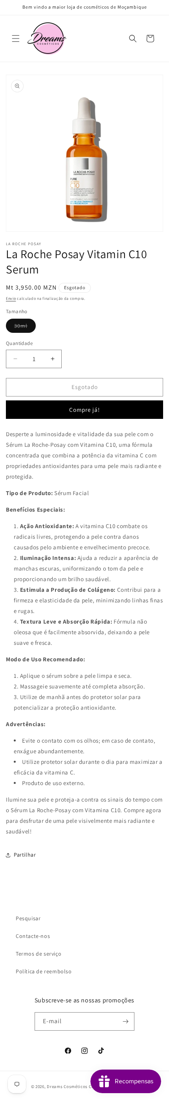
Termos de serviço (38, 953)
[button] (15, 38)
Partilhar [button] (25, 854)
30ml (25, 327)
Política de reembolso (44, 971)
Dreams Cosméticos (67, 1086)
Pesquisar (28, 918)
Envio (11, 298)
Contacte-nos (33, 936)
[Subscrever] (125, 1021)
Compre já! (84, 409)
